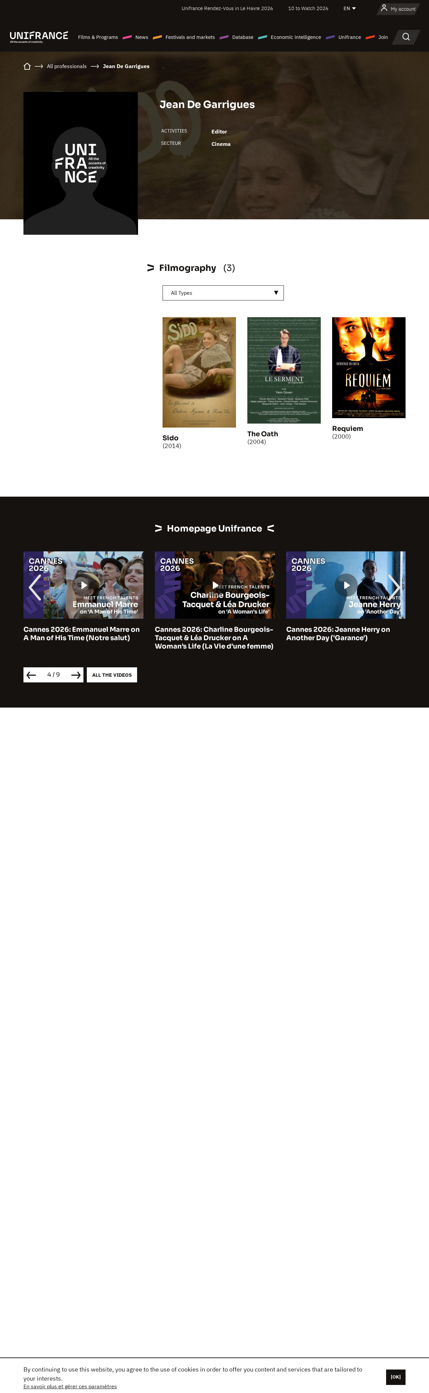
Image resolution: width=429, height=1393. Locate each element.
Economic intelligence (296, 37)
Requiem (347, 429)
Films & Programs (98, 37)
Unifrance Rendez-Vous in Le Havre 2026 (227, 8)
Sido (171, 438)
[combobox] (223, 292)
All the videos (112, 675)
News (141, 37)
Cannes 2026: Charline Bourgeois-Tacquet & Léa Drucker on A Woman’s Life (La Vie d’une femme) (214, 638)
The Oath (262, 434)
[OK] (396, 1377)
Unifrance (350, 37)
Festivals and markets (190, 37)
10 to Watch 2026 (308, 8)
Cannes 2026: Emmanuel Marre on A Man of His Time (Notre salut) (81, 633)
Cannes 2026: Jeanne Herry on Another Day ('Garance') (338, 633)
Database (242, 37)
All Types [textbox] (181, 292)
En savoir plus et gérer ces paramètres (70, 1386)
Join (383, 37)
